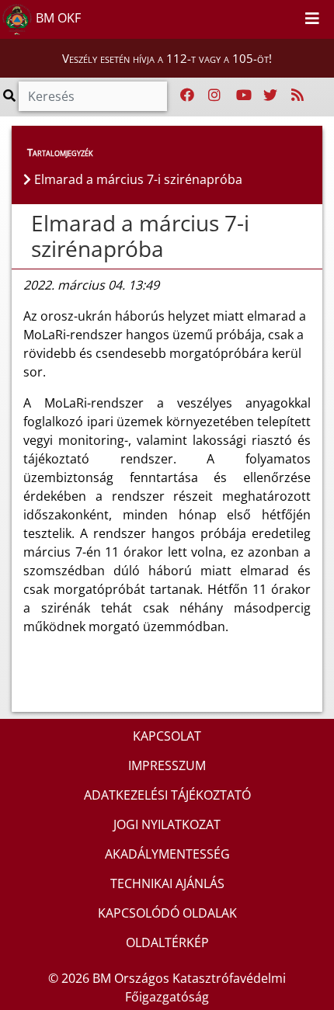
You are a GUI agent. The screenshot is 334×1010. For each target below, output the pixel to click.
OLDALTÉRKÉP (167, 942)
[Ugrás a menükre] (253, 16)
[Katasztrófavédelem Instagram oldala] (214, 95)
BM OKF (57, 17)
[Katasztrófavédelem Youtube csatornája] (244, 95)
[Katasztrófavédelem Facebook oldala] (187, 95)
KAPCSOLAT (167, 735)
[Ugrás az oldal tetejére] (23, 223)
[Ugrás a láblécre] (287, 16)
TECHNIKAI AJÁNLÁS (167, 883)
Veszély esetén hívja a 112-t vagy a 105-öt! (167, 58)
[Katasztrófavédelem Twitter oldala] (270, 95)
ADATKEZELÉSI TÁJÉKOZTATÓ (167, 794)
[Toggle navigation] (312, 19)
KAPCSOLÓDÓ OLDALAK (167, 912)
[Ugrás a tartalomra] (270, 16)
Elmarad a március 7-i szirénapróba (140, 236)
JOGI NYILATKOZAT (167, 824)
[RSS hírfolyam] (297, 95)
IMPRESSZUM (167, 765)
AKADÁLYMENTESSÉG (167, 853)
